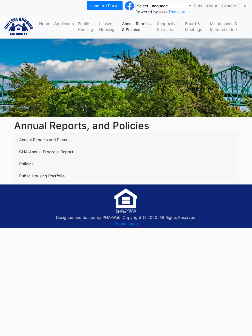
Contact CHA (233, 5)
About (211, 5)
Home (44, 23)
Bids (198, 5)
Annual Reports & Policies (136, 26)
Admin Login (126, 223)
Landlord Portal (104, 5)
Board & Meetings (193, 26)
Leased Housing (106, 26)
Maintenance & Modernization (223, 26)
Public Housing (85, 26)
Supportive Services (167, 26)
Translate (176, 11)
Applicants (64, 23)
